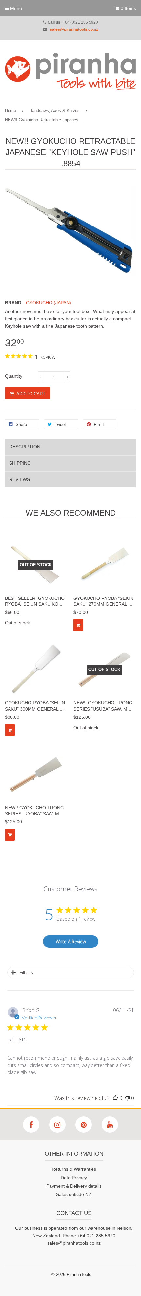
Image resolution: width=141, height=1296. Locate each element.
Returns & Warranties (74, 1169)
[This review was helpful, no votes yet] (115, 1098)
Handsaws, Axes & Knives (54, 110)
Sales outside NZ (73, 1194)
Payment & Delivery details (74, 1185)
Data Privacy (74, 1177)
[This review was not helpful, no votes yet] (127, 1098)
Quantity (13, 376)
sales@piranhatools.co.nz (74, 29)
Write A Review (71, 941)
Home (10, 110)
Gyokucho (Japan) (48, 302)
